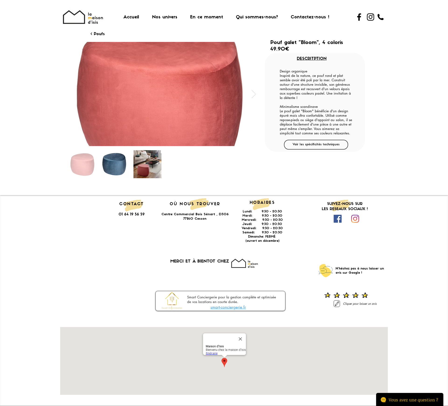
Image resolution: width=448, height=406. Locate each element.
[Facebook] (359, 17)
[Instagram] (370, 17)
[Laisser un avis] (337, 303)
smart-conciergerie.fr (228, 307)
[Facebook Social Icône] (338, 219)
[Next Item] (253, 94)
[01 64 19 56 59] (381, 17)
